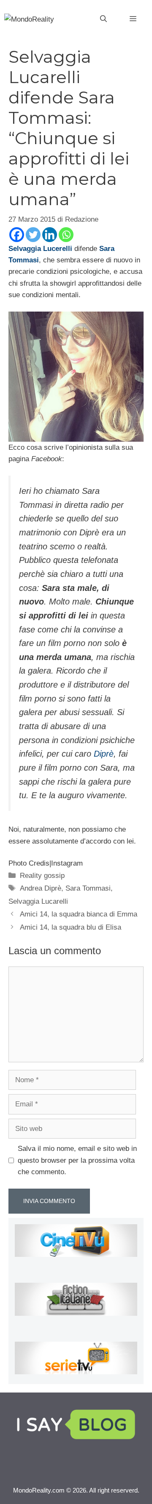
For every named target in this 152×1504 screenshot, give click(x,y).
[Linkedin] (49, 234)
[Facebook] (16, 234)
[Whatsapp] (66, 234)
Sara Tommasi (88, 888)
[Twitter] (33, 234)
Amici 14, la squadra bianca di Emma (78, 914)
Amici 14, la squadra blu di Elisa (70, 927)
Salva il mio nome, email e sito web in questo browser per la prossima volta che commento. (77, 1160)
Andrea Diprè (40, 888)
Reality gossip (42, 876)
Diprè (104, 753)
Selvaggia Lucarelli (38, 901)
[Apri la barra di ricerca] (103, 19)
